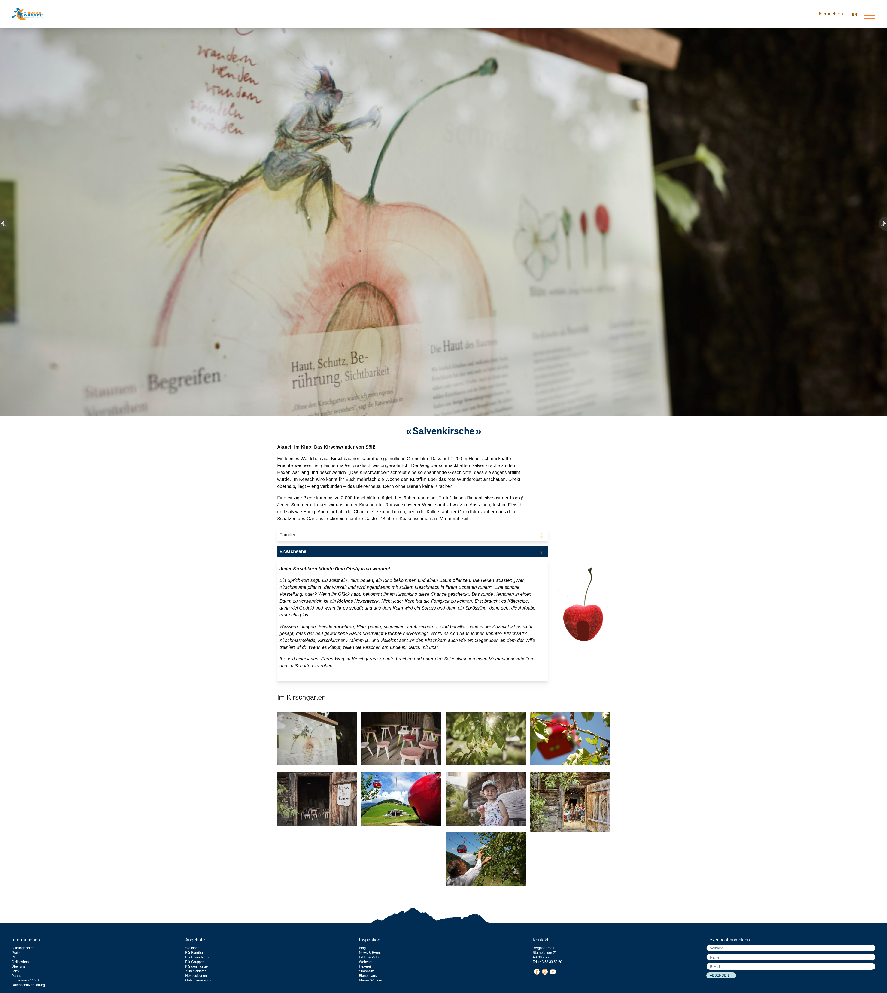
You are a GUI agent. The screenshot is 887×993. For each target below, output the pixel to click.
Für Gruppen (194, 962)
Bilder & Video (369, 957)
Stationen (192, 948)
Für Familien (194, 952)
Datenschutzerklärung (28, 985)
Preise (16, 952)
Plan (15, 957)
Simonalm (366, 971)
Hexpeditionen (196, 976)
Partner (17, 976)
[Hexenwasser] (27, 14)
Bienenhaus (368, 976)
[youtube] (553, 972)
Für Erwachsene (197, 957)
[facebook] (537, 972)
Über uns (18, 966)
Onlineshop (20, 962)
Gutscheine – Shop (199, 980)
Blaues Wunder (370, 980)
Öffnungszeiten (23, 948)
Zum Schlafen (195, 971)
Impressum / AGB (25, 980)
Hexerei (365, 966)
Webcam (366, 962)
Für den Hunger (197, 966)
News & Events (371, 952)
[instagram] (545, 972)
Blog (362, 948)
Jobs (15, 971)
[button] (4, 224)
